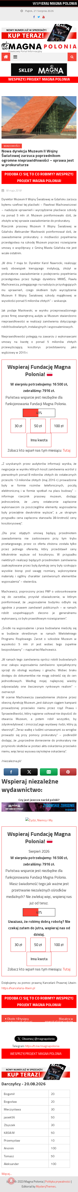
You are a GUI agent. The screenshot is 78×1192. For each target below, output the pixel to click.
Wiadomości (12, 146)
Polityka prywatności (57, 1181)
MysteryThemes (46, 1186)
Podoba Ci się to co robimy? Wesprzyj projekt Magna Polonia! (39, 177)
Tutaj (66, 450)
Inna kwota (39, 440)
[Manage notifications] (11, 1180)
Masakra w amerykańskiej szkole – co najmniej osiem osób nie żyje (59, 1019)
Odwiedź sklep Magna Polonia (39, 69)
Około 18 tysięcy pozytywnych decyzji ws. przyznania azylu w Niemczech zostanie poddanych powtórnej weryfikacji (20, 1019)
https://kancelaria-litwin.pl (18, 988)
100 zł (58, 426)
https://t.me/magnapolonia (42, 1046)
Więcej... (7, 1173)
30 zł (18, 426)
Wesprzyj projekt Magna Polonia (39, 79)
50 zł (38, 426)
